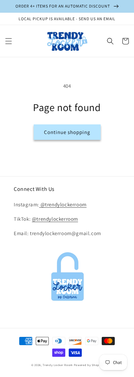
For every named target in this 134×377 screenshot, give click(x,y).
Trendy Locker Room (58, 365)
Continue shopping (67, 132)
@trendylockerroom (63, 204)
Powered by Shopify (88, 365)
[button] (8, 41)
